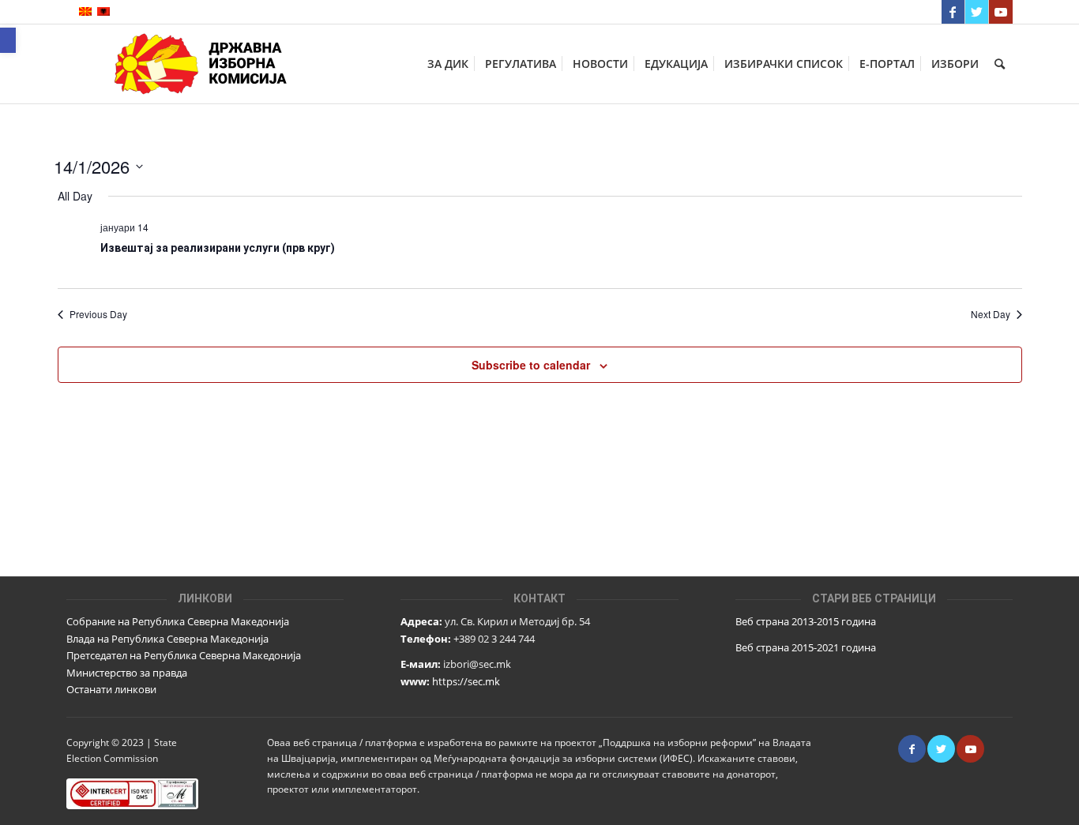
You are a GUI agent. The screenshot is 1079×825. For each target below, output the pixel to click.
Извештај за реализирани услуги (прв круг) (217, 248)
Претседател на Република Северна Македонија (183, 655)
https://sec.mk (466, 681)
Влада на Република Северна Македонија (167, 639)
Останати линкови (111, 689)
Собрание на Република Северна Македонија (177, 621)
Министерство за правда (126, 673)
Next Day (990, 314)
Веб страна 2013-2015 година (805, 621)
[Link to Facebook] (953, 12)
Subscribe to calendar (531, 365)
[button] (8, 40)
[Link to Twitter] (976, 12)
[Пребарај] (1000, 63)
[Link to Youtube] (1001, 12)
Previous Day (98, 314)
